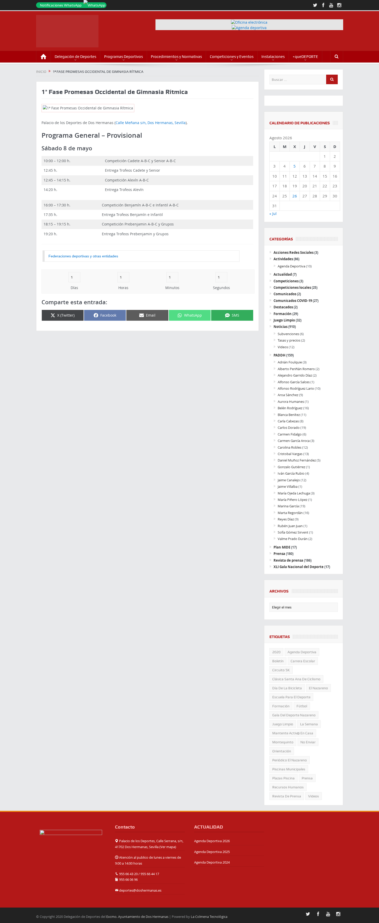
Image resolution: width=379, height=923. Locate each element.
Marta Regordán (290, 512)
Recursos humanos (288, 787)
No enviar (308, 742)
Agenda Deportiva (291, 266)
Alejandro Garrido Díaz (295, 375)
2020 (276, 652)
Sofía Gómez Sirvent (293, 532)
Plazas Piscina (283, 778)
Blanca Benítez (289, 414)
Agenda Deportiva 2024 (212, 862)
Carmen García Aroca (294, 440)
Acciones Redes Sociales (294, 252)
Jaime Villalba (288, 486)
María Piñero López (292, 499)
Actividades (283, 259)
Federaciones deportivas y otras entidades (83, 256)
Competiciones (286, 281)
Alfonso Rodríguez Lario (296, 388)
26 (294, 195)
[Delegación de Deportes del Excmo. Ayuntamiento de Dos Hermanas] (71, 840)
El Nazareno (318, 688)
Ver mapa (167, 846)
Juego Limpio (284, 320)
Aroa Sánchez (288, 395)
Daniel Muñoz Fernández (297, 460)
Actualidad (283, 274)
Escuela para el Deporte (291, 697)
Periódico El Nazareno (289, 760)
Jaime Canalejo (289, 480)
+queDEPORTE (305, 56)
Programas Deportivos (123, 56)
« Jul (273, 213)
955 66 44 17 (150, 874)
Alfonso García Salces (294, 382)
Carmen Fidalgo (290, 434)
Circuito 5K (281, 670)
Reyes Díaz (286, 519)
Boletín (278, 661)
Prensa (279, 553)
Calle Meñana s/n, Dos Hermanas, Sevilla (151, 122)
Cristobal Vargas (290, 453)
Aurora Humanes (291, 401)
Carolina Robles (289, 447)
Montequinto (282, 742)
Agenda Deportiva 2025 (212, 851)
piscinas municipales (288, 769)
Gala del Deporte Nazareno (294, 715)
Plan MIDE (282, 547)
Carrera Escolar (303, 661)
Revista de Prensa (286, 796)
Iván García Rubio (291, 473)
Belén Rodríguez (290, 408)
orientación (281, 751)
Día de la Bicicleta (287, 688)
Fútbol (301, 706)
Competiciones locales (292, 287)
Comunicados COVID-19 (293, 300)
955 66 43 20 (128, 874)
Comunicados (285, 294)
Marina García (288, 506)
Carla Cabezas (288, 421)
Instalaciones (273, 56)
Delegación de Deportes (75, 56)
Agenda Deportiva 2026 (212, 841)
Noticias (280, 326)
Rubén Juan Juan (290, 526)
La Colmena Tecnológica (209, 916)
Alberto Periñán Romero (296, 369)
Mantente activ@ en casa (292, 733)
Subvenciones (288, 334)
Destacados (283, 307)
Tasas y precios (289, 340)
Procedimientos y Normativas (176, 56)
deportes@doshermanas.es (140, 890)
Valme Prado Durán (293, 538)
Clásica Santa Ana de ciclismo (296, 679)
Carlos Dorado (289, 427)
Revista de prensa (288, 560)
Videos (283, 347)
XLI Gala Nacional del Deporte (299, 566)
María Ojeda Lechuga (294, 493)
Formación (283, 313)
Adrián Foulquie (290, 362)
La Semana (309, 724)
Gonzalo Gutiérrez (291, 467)
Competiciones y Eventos (231, 56)
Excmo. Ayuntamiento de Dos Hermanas (137, 916)
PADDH (279, 355)
